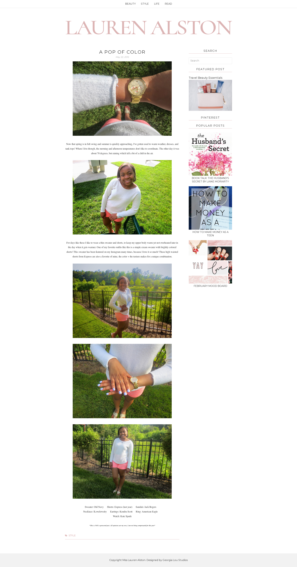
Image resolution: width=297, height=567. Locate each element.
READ (168, 3)
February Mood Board (210, 286)
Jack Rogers (150, 506)
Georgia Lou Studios (175, 560)
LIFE (156, 3)
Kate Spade (126, 516)
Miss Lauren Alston (133, 560)
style (72, 535)
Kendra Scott (126, 511)
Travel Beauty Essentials (205, 77)
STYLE (145, 3)
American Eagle (149, 511)
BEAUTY (130, 3)
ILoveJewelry (100, 511)
